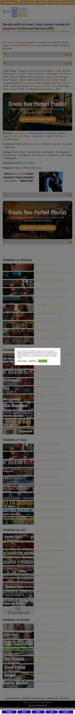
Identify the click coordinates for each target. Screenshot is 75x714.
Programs (9, 712)
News (51, 712)
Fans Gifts (66, 712)
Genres (38, 712)
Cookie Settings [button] (22, 361)
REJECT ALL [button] (33, 361)
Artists (24, 712)
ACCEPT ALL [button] (43, 361)
